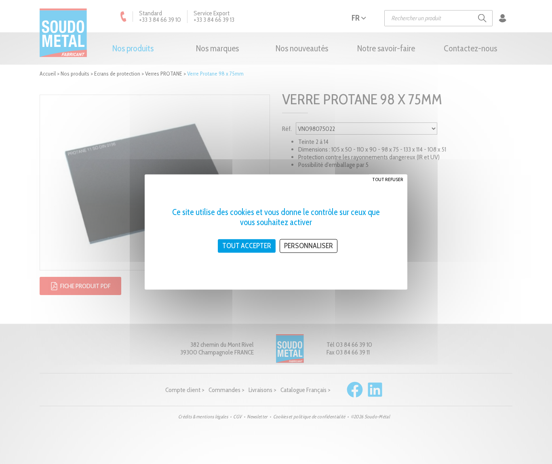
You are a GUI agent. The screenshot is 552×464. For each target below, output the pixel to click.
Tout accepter (246, 245)
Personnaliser (308, 245)
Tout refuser (387, 179)
